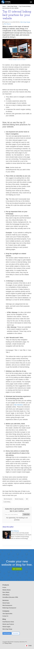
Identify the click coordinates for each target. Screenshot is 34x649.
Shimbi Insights (6, 626)
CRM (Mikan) (5, 594)
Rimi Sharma (7, 24)
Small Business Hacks (8, 621)
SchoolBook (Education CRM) (10, 597)
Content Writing (6, 501)
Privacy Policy (8, 643)
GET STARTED (17, 569)
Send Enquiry (6, 633)
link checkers (18, 405)
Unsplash (24, 59)
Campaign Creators (16, 59)
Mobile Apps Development (9, 607)
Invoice (4, 587)
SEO (27, 499)
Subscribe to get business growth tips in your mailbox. (17, 510)
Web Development (8, 499)
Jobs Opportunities (7, 613)
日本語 (30, 645)
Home (4, 6)
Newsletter (15, 633)
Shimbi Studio (6, 603)
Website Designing (19, 499)
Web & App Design (12, 6)
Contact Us (5, 616)
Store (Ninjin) (5, 592)
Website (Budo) (6, 590)
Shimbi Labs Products (8, 624)
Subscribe (26, 514)
